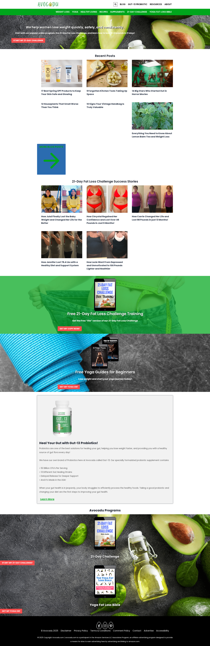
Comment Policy (121, 630)
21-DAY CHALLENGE (137, 11)
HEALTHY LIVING (89, 11)
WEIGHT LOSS (63, 11)
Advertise (149, 630)
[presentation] (61, 73)
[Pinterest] (111, 625)
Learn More (47, 499)
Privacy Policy (81, 630)
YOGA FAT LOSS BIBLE (161, 11)
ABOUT (168, 4)
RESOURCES (156, 4)
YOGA (75, 11)
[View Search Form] (115, 4)
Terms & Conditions (100, 630)
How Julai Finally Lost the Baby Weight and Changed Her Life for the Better (61, 220)
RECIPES (104, 11)
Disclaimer (66, 630)
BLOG (122, 4)
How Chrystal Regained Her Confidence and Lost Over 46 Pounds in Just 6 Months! (103, 220)
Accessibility (162, 630)
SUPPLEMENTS (117, 11)
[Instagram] (105, 625)
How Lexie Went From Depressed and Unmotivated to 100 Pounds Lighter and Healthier (105, 265)
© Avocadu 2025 (49, 630)
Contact (137, 630)
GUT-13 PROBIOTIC (137, 4)
